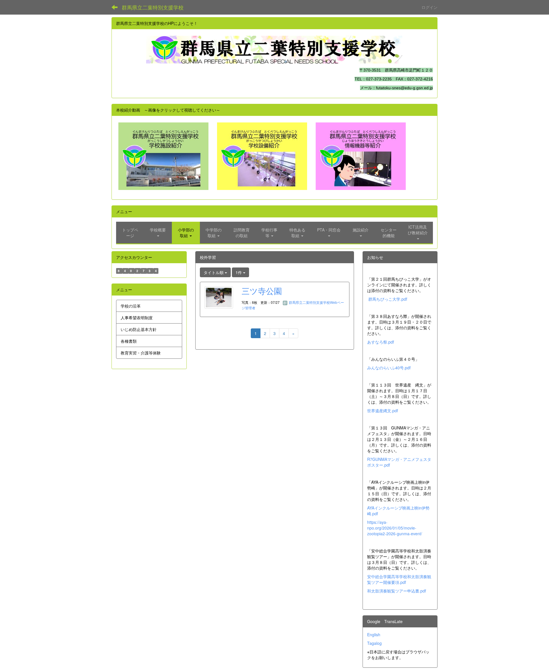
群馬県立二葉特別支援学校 (153, 7)
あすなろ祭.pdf (380, 342)
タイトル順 (214, 272)
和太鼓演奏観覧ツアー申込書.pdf (396, 591)
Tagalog (374, 643)
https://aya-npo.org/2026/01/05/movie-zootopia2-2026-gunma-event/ (394, 527)
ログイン (429, 7)
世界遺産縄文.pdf (382, 410)
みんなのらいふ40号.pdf (389, 367)
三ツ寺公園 (262, 290)
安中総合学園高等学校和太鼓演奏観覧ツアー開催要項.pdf (399, 579)
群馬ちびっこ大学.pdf (387, 299)
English (373, 634)
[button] (158, 233)
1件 (239, 272)
